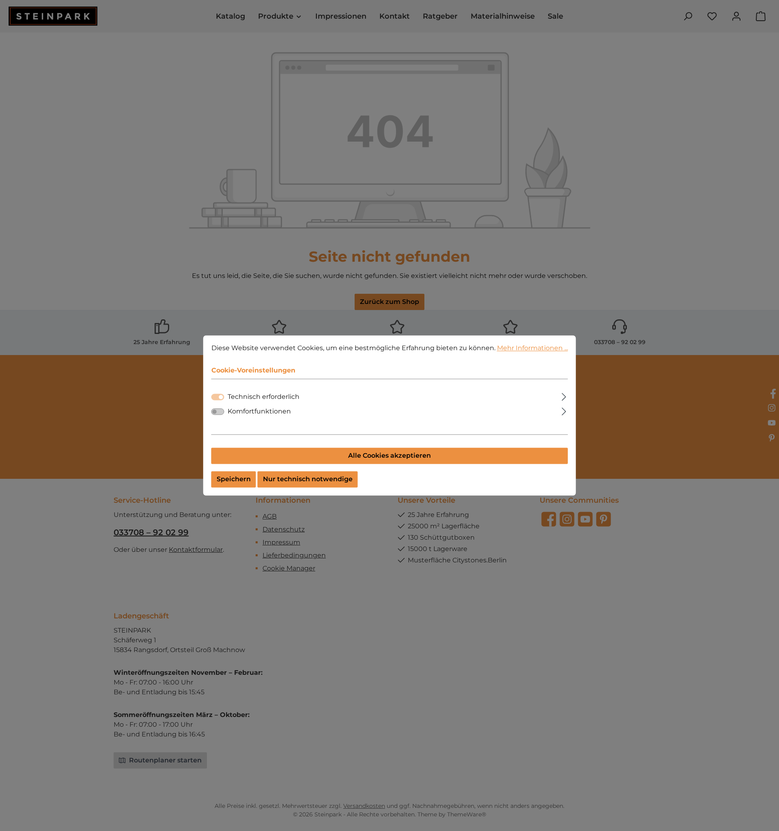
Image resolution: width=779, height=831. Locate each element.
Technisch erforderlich (263, 397)
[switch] (217, 412)
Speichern (234, 479)
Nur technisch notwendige (308, 479)
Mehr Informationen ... (532, 348)
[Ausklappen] (564, 396)
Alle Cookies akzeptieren (389, 456)
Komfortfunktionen (259, 412)
